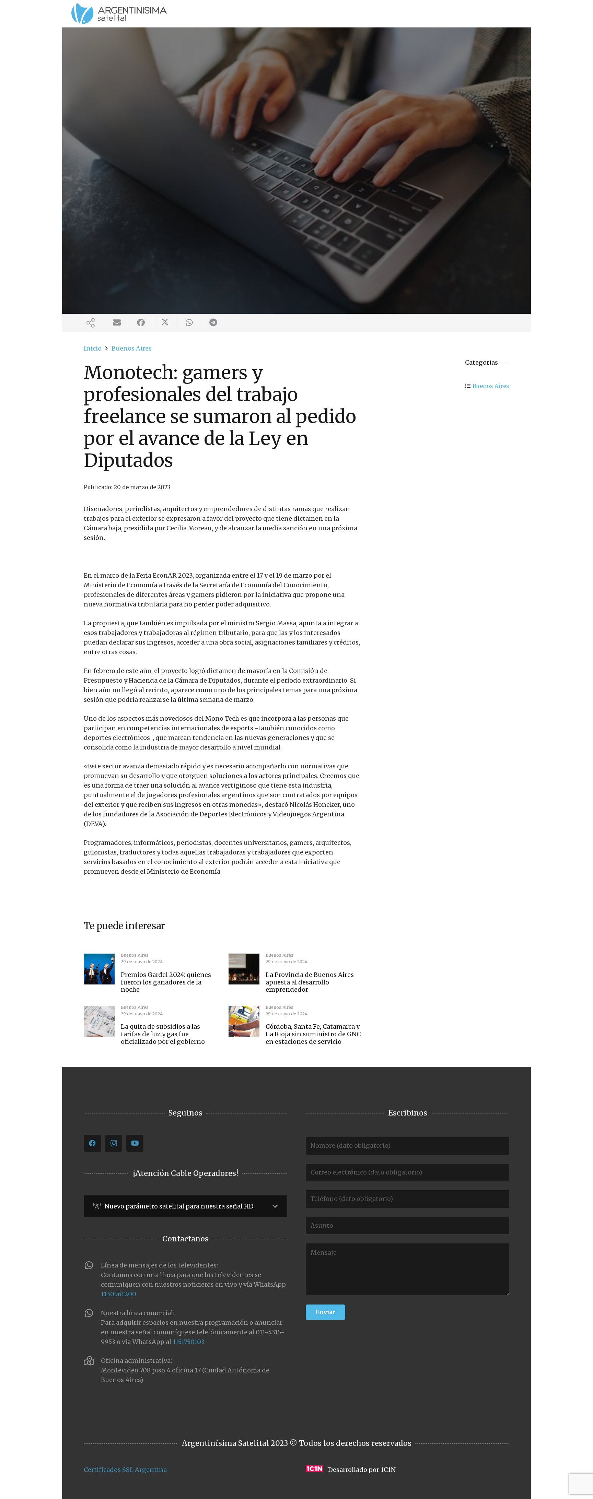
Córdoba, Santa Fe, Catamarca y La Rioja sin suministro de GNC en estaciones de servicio (313, 1034)
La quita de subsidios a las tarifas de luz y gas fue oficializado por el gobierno (163, 1034)
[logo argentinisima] (119, 13)
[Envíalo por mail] (117, 323)
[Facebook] (92, 1143)
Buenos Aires (491, 385)
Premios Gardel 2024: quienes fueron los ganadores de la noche (166, 982)
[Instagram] (113, 1143)
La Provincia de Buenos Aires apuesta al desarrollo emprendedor (310, 982)
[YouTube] (134, 1143)
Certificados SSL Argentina (125, 1470)
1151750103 (189, 1342)
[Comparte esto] (141, 323)
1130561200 (118, 1294)
